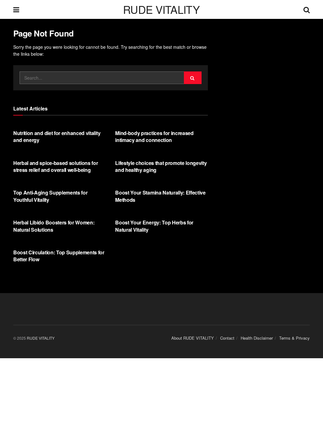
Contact (227, 338)
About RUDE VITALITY (192, 338)
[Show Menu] (16, 9)
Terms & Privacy (294, 338)
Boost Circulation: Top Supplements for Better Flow (58, 256)
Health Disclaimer (257, 338)
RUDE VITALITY (161, 9)
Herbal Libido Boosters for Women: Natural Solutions (53, 226)
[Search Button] (306, 9)
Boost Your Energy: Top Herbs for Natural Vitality (154, 226)
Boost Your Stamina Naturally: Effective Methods (160, 196)
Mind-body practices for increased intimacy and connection (154, 136)
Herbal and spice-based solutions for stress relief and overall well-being (55, 166)
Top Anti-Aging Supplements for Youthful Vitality (50, 196)
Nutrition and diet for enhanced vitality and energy (56, 136)
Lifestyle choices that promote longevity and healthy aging (161, 166)
